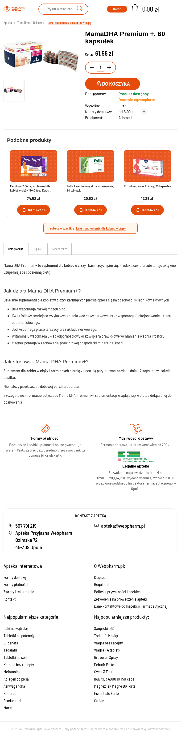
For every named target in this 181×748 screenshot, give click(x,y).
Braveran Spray (106, 657)
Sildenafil (11, 642)
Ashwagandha (14, 686)
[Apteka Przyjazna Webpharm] (14, 9)
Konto (117, 9)
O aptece (100, 577)
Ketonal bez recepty (19, 664)
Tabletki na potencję (19, 635)
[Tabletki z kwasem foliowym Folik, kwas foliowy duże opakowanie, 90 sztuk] (90, 166)
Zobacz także (59, 249)
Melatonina (12, 671)
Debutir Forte (104, 664)
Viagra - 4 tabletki (107, 650)
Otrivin (99, 700)
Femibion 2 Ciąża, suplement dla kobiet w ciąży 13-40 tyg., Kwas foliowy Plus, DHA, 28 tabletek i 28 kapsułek (31, 188)
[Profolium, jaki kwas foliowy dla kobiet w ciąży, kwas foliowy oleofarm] (147, 166)
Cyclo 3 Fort (103, 671)
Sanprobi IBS (104, 628)
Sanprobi (10, 693)
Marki (8, 707)
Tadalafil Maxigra (107, 635)
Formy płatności (16, 584)
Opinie (38, 249)
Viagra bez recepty (108, 642)
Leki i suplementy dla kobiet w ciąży (101, 228)
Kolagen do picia (16, 679)
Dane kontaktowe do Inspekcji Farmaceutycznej (130, 606)
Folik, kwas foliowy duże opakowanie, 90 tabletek (90, 188)
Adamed (125, 117)
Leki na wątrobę (16, 628)
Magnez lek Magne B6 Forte (115, 686)
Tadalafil (10, 650)
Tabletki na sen (15, 657)
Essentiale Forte (106, 693)
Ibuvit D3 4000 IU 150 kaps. (114, 679)
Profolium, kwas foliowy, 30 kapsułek (147, 186)
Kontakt (10, 599)
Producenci (12, 700)
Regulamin (102, 584)
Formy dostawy (15, 577)
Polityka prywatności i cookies (117, 591)
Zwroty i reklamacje (19, 591)
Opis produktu (16, 249)
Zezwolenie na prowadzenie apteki (120, 599)
